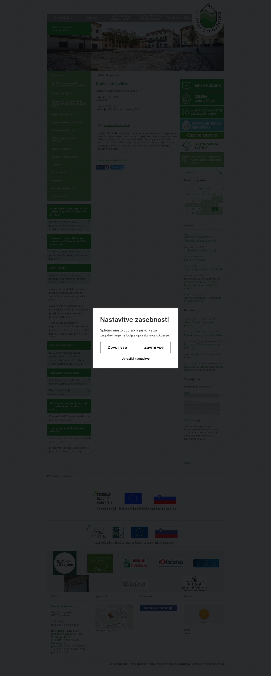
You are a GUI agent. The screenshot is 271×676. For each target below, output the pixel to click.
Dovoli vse (117, 347)
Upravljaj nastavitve (135, 358)
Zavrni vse (154, 347)
